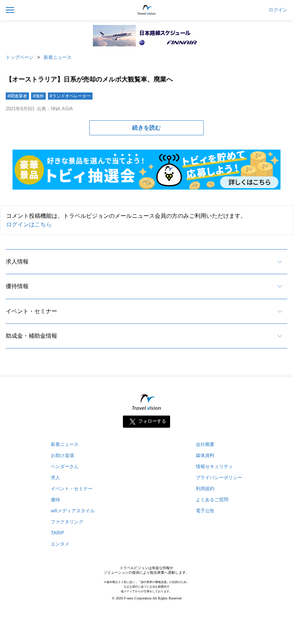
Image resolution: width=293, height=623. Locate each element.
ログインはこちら (29, 224)
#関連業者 (17, 96)
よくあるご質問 (212, 499)
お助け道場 (62, 455)
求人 (55, 477)
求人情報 (17, 261)
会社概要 (205, 444)
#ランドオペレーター (70, 96)
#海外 (38, 96)
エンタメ (60, 544)
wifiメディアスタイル (73, 510)
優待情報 (17, 286)
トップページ (20, 57)
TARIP (57, 533)
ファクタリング (67, 521)
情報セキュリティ (214, 466)
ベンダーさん (65, 466)
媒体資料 (205, 455)
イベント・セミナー (31, 311)
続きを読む (146, 128)
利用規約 (205, 488)
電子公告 (205, 510)
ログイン (278, 9)
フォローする (152, 421)
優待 (55, 499)
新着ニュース (57, 57)
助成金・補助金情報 (31, 336)
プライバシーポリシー (219, 477)
